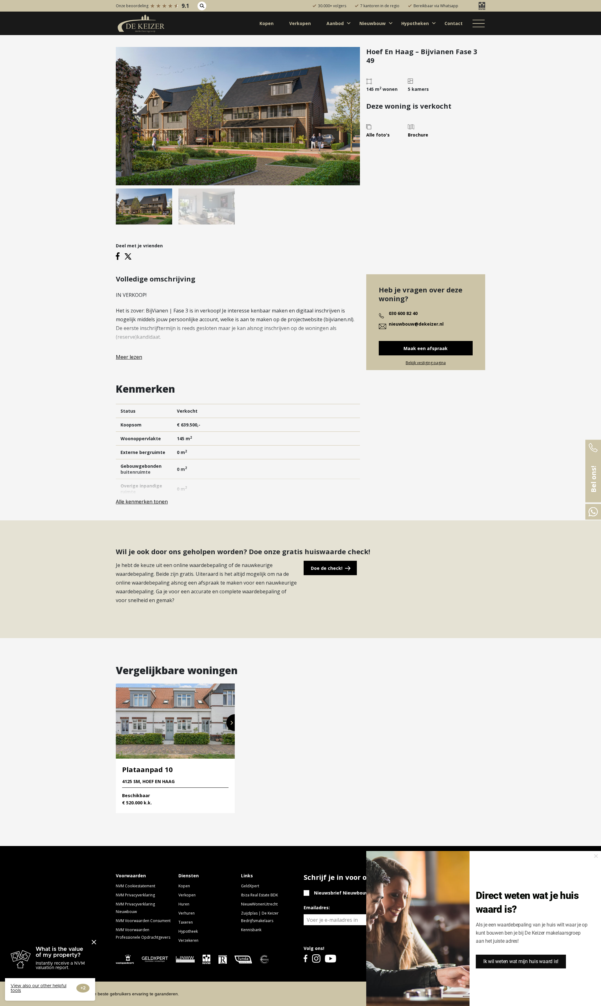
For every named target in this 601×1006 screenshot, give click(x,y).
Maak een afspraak (425, 348)
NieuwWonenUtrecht (259, 904)
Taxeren (185, 922)
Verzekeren (188, 940)
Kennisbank (251, 929)
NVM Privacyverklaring (135, 895)
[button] (230, 722)
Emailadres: (317, 908)
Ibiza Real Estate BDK (259, 895)
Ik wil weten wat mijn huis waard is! (520, 961)
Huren (183, 904)
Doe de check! (326, 568)
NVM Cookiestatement (135, 886)
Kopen (184, 886)
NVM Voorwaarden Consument (143, 920)
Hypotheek (188, 931)
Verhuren (186, 913)
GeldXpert (250, 886)
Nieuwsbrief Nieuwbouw (341, 893)
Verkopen (187, 895)
